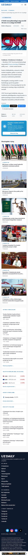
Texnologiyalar (5, 473)
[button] (22, 4)
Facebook (22, 105)
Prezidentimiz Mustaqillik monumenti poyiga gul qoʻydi (13, 359)
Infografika (6, 1)
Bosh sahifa (4, 10)
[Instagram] (11, 530)
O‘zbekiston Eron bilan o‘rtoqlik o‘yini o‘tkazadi (13, 412)
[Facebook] (16, 530)
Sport (3, 478)
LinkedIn (3, 521)
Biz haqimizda (5, 492)
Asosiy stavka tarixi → (8, 401)
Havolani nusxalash (8, 108)
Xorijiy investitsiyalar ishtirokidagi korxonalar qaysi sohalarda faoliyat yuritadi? (12, 331)
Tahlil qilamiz (23, 1)
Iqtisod (3, 468)
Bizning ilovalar (5, 500)
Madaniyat (4, 476)
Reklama (3, 502)
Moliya (3, 471)
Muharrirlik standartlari (8, 505)
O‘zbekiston (11, 10)
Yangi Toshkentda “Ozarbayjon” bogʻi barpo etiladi (13, 434)
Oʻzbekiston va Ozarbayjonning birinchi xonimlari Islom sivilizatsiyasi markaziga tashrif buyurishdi (14, 420)
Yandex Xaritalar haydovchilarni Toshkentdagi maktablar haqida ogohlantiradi (11, 315)
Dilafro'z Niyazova (6, 26)
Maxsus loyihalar (15, 1)
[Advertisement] (14, 554)
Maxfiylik (4, 497)
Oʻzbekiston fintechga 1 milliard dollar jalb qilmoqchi (13, 441)
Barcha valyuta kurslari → (9, 386)
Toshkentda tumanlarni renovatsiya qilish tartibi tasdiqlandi (12, 352)
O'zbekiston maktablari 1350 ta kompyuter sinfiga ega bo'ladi (11, 323)
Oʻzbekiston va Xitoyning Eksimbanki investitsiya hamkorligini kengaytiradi (13, 427)
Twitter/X (14, 105)
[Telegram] (7, 530)
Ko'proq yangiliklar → (8, 365)
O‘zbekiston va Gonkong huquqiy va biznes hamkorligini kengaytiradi (13, 345)
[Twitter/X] (20, 530)
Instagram (4, 514)
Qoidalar (3, 495)
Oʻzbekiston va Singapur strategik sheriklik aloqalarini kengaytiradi (12, 338)
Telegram (6, 105)
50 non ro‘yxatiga (13, 64)
